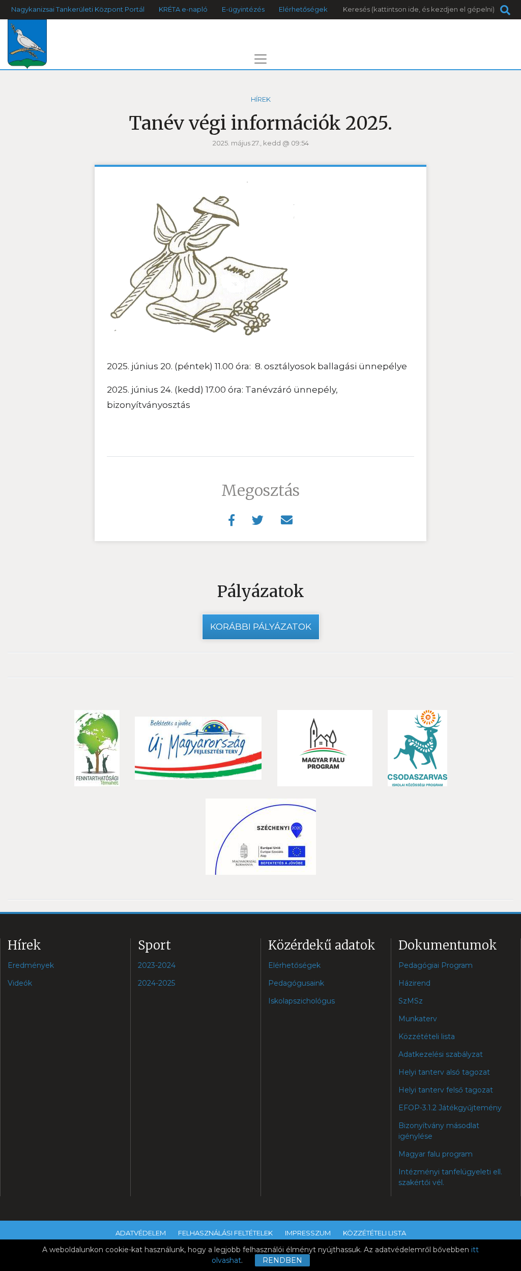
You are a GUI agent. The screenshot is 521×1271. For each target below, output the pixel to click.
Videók (20, 983)
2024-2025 (156, 983)
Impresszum (308, 1233)
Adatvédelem (140, 1233)
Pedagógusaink (296, 983)
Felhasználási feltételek (225, 1233)
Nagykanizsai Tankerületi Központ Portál (77, 9)
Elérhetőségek (303, 9)
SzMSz (410, 1001)
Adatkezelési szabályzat (440, 1054)
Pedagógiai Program (435, 965)
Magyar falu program (435, 1154)
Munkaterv (417, 1018)
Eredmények (31, 965)
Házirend (414, 983)
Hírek (261, 99)
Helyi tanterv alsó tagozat (444, 1072)
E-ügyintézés (243, 9)
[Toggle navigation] (260, 59)
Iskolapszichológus (301, 1001)
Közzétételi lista (426, 1036)
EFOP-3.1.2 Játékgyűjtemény (450, 1107)
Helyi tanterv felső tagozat (445, 1090)
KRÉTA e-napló (183, 9)
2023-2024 (157, 965)
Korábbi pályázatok (260, 627)
